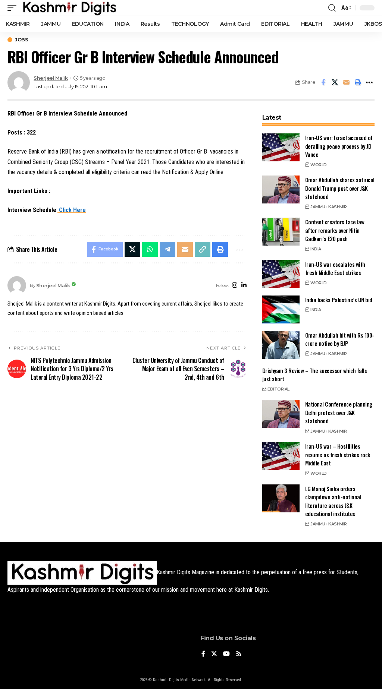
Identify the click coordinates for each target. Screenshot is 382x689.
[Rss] (239, 654)
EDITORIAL (278, 389)
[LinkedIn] (244, 285)
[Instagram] (234, 285)
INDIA (315, 249)
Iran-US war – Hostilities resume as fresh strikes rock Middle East (337, 454)
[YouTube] (226, 654)
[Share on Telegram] (167, 249)
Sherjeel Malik (51, 78)
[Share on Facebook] (323, 82)
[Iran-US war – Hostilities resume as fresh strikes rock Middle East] (281, 456)
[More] (369, 82)
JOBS (21, 39)
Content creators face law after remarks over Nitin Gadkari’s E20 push (334, 230)
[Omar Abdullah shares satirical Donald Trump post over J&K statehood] (281, 189)
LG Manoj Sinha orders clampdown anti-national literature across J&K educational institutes (333, 501)
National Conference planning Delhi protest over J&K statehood (338, 412)
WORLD (318, 164)
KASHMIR (337, 206)
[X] (214, 654)
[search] (332, 7)
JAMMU (317, 206)
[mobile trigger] (13, 8)
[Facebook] (203, 654)
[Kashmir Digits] (69, 8)
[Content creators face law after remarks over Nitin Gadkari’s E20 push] (281, 232)
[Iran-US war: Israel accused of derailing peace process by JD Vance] (281, 147)
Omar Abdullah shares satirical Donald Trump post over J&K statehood (340, 188)
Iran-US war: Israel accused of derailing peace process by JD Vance (339, 145)
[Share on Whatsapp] (150, 249)
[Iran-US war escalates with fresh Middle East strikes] (281, 274)
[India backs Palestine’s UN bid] (281, 309)
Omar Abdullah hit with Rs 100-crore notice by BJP (339, 339)
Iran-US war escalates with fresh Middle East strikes (335, 268)
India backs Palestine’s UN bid (338, 299)
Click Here (71, 210)
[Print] (358, 82)
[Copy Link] (202, 249)
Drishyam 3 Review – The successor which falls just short (314, 374)
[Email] (346, 82)
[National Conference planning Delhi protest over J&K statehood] (281, 414)
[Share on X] (334, 82)
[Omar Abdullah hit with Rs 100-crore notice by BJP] (281, 345)
